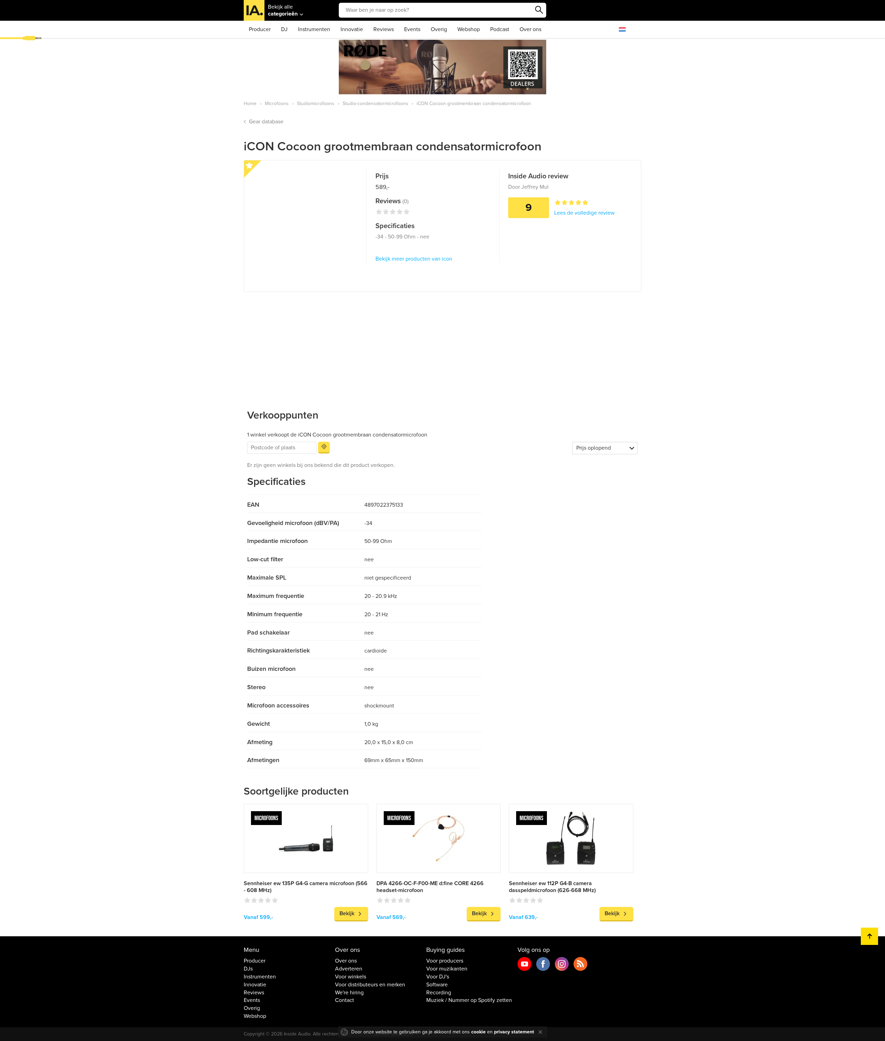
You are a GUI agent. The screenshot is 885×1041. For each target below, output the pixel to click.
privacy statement (514, 1032)
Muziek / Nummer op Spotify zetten (469, 1000)
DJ (284, 29)
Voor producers (444, 960)
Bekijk (346, 913)
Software (437, 984)
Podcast (499, 29)
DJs (248, 968)
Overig (439, 29)
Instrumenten (314, 29)
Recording (438, 992)
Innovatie (352, 29)
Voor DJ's (437, 976)
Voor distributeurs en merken (370, 984)
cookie (478, 1032)
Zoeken (539, 10)
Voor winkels (350, 976)
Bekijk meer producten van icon (413, 258)
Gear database (266, 121)
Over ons (530, 29)
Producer (260, 29)
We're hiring (349, 992)
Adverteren (348, 968)
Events (412, 29)
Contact (344, 1000)
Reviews (383, 29)
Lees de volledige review (584, 212)
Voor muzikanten (446, 968)
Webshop (468, 29)
